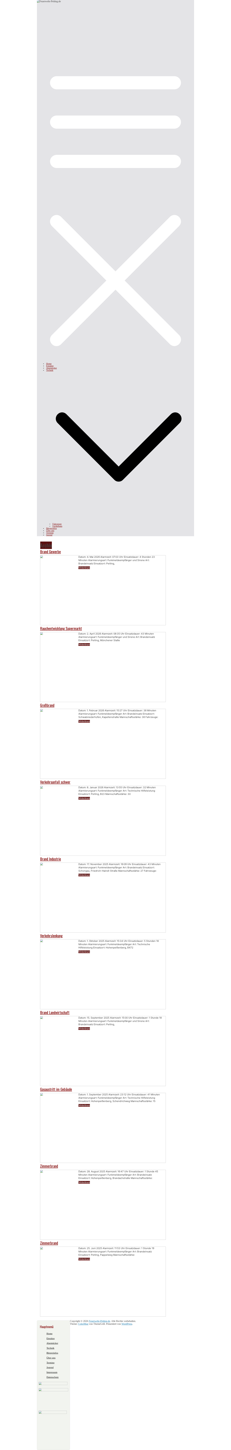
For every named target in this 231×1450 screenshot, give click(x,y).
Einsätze (50, 366)
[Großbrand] (103, 778)
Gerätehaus (57, 526)
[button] (118, 522)
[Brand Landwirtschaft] (103, 1085)
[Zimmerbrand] (103, 1239)
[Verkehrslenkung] (103, 1008)
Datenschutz (53, 1377)
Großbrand (47, 705)
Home (49, 363)
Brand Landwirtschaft (54, 1012)
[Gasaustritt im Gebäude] (103, 1162)
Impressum (52, 1372)
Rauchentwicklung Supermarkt (61, 628)
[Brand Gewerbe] (103, 624)
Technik (49, 370)
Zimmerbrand (49, 1166)
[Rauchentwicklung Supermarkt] (103, 701)
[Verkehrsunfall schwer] (103, 855)
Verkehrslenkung (51, 935)
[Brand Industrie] (103, 931)
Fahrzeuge (57, 524)
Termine (50, 533)
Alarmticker (51, 368)
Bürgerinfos (51, 528)
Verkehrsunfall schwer (55, 782)
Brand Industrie (50, 859)
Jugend (49, 535)
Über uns (50, 530)
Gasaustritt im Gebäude (56, 1089)
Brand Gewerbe (50, 551)
